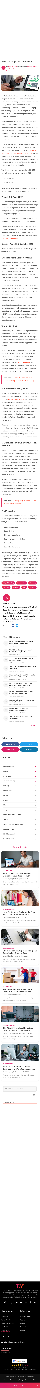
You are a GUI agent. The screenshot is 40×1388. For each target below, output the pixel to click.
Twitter (29, 744)
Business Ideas (32, 66)
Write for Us (5, 1320)
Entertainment (25, 1327)
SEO (24, 587)
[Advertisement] (20, 34)
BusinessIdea (21, 583)
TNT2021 (32, 587)
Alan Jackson (12, 66)
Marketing (33, 583)
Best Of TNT (5, 1330)
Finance (23, 1320)
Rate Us (26, 1365)
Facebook (11, 744)
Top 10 (22, 1330)
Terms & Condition (30, 1380)
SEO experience (24, 362)
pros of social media (16, 399)
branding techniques (9, 238)
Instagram (11, 749)
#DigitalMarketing (8, 583)
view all (32, 726)
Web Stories (5, 1353)
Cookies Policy (8, 1380)
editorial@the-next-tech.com (14, 1342)
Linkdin (29, 749)
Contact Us (5, 1327)
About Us (4, 1316)
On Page (16, 587)
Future (22, 1323)
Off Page (6, 587)
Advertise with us (7, 1323)
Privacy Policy (19, 1380)
